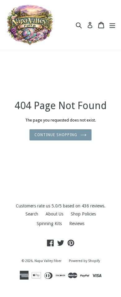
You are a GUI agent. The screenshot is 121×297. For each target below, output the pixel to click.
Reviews (76, 223)
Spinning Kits (49, 223)
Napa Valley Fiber (47, 261)
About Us (54, 213)
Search (31, 213)
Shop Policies (83, 213)
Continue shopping (55, 135)
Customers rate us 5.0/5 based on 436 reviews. (60, 205)
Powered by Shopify (84, 261)
